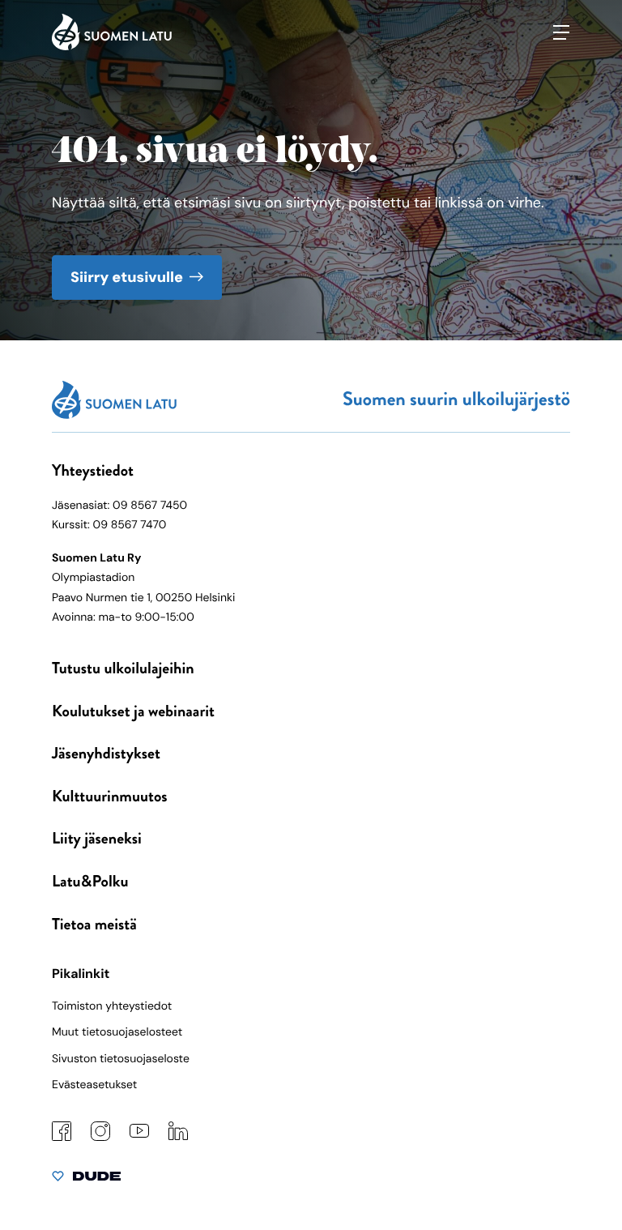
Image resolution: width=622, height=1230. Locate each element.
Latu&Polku (90, 881)
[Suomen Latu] (112, 46)
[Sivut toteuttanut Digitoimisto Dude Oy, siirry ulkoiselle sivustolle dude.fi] (86, 1179)
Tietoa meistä (94, 924)
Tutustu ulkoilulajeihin (123, 668)
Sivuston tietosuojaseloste (121, 1059)
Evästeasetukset (94, 1085)
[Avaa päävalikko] (561, 32)
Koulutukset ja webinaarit (133, 711)
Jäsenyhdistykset (106, 753)
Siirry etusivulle (126, 277)
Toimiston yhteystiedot (112, 1006)
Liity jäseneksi (97, 838)
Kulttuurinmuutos (110, 796)
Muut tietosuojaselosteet (117, 1032)
